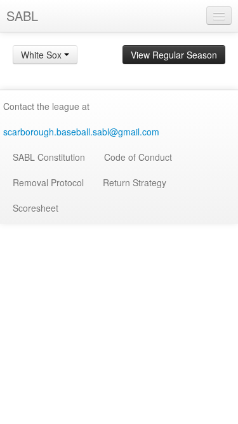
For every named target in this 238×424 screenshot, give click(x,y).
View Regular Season (174, 54)
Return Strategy (134, 182)
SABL (22, 15)
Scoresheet (35, 208)
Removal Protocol (48, 182)
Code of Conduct (138, 157)
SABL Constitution (49, 157)
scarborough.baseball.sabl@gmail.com (81, 131)
